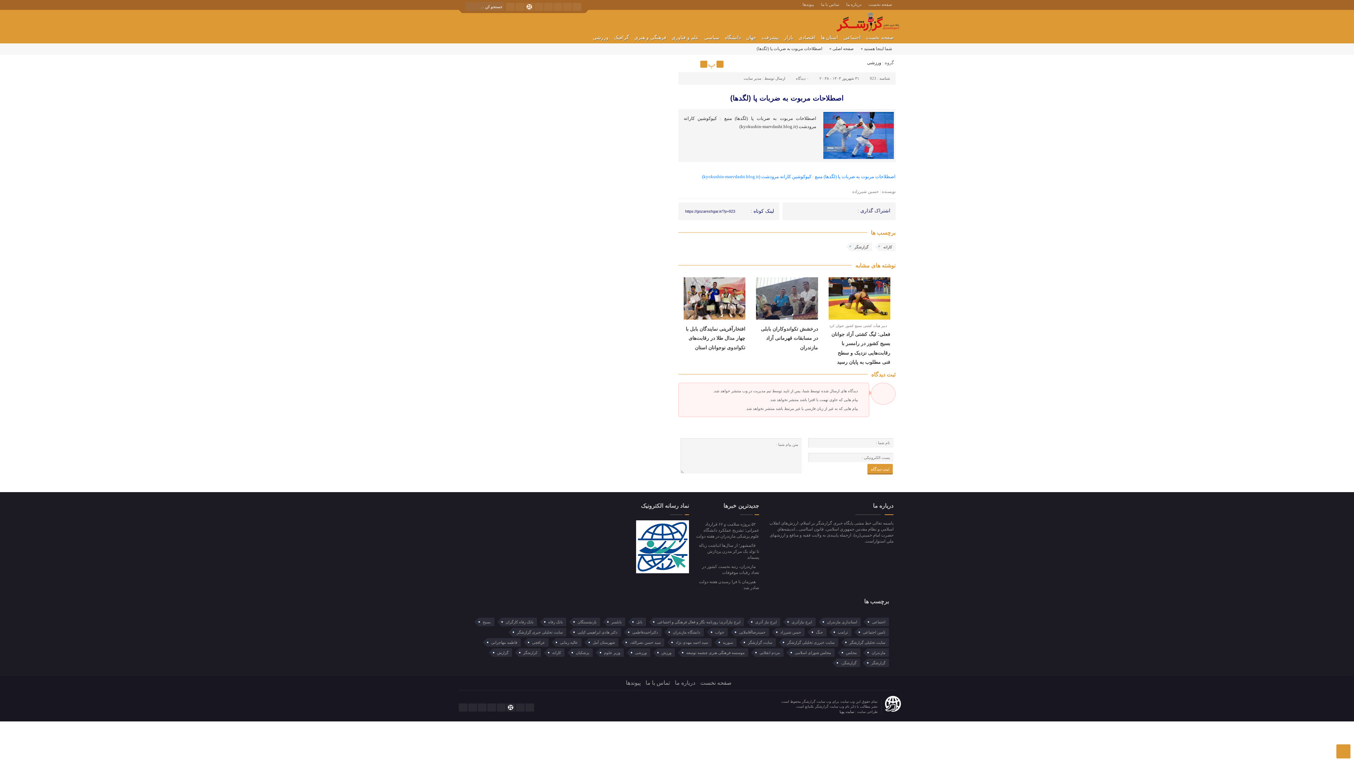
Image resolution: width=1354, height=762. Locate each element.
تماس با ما (830, 4)
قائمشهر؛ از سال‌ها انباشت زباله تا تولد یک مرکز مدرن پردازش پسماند (729, 551)
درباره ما (853, 4)
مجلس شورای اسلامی (813, 653)
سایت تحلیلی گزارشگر (867, 642)
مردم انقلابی (770, 653)
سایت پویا (847, 712)
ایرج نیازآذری (802, 622)
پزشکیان (582, 653)
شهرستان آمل (604, 642)
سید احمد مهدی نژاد (692, 642)
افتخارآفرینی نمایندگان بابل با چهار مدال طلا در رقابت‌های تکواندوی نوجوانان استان (715, 338)
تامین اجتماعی (874, 632)
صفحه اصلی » (841, 48)
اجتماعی (852, 37)
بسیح (487, 622)
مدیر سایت (752, 78)
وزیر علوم (612, 653)
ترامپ (843, 632)
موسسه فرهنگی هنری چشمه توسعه (715, 653)
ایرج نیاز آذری (766, 622)
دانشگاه (733, 37)
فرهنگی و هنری (650, 37)
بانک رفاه (555, 622)
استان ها (829, 37)
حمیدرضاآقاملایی (752, 632)
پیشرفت (770, 37)
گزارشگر (861, 247)
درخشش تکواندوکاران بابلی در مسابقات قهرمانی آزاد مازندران (789, 338)
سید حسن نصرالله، (645, 642)
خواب (719, 632)
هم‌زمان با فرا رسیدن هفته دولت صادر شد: (729, 584)
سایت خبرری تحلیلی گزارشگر (811, 642)
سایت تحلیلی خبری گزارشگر (540, 632)
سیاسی (712, 37)
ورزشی (601, 37)
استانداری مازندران (842, 622)
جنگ (819, 632)
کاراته (887, 247)
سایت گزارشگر (760, 642)
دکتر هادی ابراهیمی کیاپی (597, 632)
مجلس (851, 653)
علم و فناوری (685, 37)
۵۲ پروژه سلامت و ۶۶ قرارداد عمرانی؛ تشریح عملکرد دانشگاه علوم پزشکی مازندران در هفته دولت (727, 530)
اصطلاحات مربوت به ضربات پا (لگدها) (787, 98)
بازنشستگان (587, 622)
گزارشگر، (848, 663)
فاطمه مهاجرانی (504, 642)
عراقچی (538, 642)
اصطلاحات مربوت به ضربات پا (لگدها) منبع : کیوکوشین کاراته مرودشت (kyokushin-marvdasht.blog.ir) (799, 176)
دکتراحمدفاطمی (645, 632)
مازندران (878, 653)
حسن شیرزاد (790, 632)
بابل (639, 622)
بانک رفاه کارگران (519, 622)
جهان (751, 37)
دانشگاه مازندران (686, 632)
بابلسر (616, 622)
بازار (788, 37)
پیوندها (808, 4)
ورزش (666, 653)
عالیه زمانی (569, 642)
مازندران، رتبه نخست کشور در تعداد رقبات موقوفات (730, 569)
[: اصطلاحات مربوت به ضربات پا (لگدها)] (684, 64)
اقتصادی (807, 37)
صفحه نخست (880, 4)
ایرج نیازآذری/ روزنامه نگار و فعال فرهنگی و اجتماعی (698, 622)
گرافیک (621, 37)
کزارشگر (530, 653)
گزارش (502, 653)
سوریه (728, 642)
